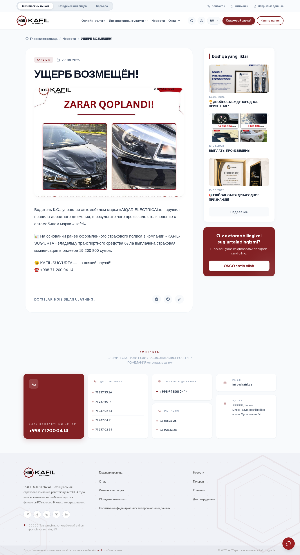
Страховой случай (238, 20)
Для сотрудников (204, 499)
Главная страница (44, 38)
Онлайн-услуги (93, 20)
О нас (172, 20)
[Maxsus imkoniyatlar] (201, 21)
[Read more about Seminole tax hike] (288, 543)
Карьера (102, 6)
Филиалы (241, 6)
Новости (158, 20)
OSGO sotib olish (239, 266)
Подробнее (239, 212)
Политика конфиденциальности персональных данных (134, 508)
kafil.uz (101, 550)
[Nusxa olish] (179, 299)
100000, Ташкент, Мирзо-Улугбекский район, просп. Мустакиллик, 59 (56, 527)
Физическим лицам (35, 6)
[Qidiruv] (192, 21)
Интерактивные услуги (126, 20)
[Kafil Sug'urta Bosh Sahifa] (32, 20)
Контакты (218, 6)
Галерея (198, 481)
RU (212, 20)
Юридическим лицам (72, 6)
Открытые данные (271, 6)
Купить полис (270, 20)
